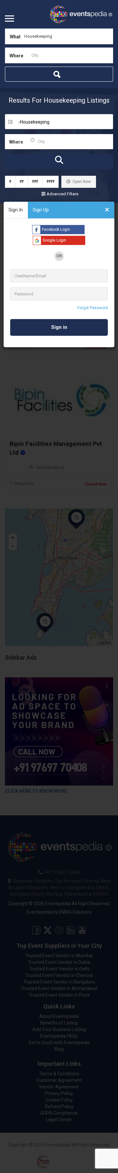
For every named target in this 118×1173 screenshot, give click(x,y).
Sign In (16, 210)
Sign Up (41, 210)
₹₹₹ (35, 181)
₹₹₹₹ (50, 181)
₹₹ (22, 181)
